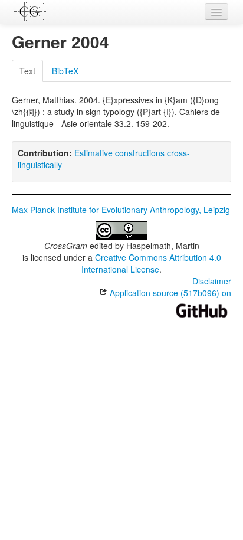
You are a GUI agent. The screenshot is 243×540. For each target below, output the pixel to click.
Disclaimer (211, 281)
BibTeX (65, 71)
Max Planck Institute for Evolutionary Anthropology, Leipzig (121, 209)
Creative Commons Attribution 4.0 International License (151, 263)
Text (27, 71)
